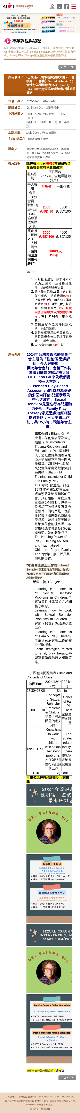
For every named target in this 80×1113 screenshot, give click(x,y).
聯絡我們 (59, 6)
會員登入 (52, 6)
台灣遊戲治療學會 (18, 6)
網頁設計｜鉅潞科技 (40, 1109)
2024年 (33, 48)
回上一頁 (67, 67)
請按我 (60, 1070)
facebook (67, 6)
